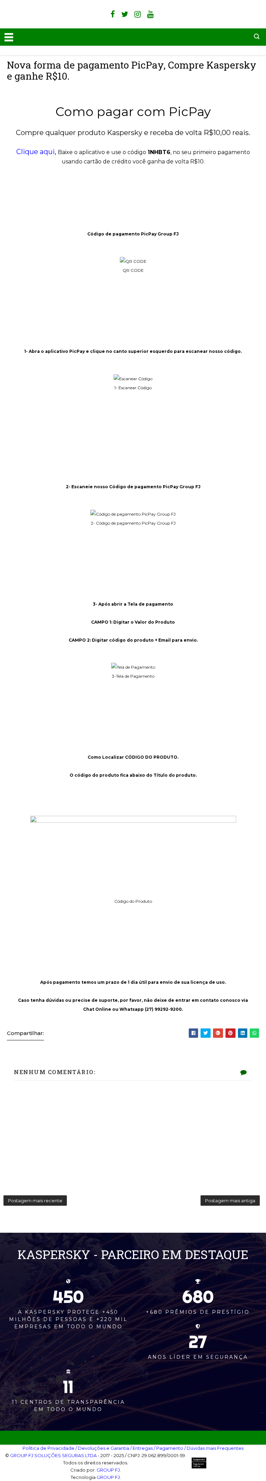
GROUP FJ (108, 1470)
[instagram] (138, 14)
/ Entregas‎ (141, 1448)
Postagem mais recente (35, 1200)
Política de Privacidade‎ (48, 1448)
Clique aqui (35, 152)
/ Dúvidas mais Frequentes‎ (213, 1448)
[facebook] (113, 14)
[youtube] (150, 14)
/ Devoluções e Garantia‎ (102, 1448)
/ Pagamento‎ (168, 1448)
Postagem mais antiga (230, 1200)
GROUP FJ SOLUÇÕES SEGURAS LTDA (53, 1455)
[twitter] (124, 14)
